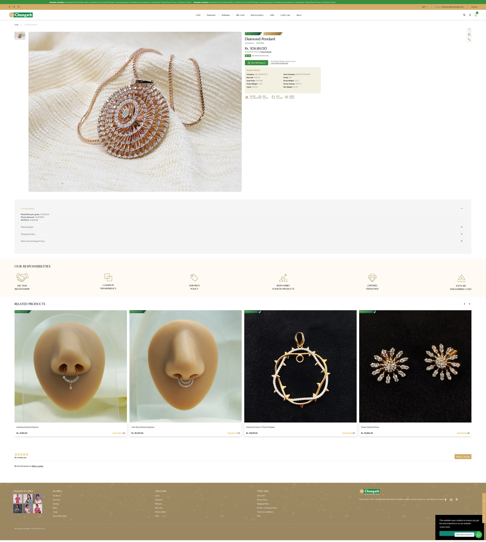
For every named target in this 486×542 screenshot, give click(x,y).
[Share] (469, 29)
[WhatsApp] (469, 34)
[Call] (469, 39)
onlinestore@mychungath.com (452, 7)
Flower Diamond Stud (370, 427)
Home (16, 25)
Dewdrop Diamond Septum (27, 427)
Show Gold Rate (484, 508)
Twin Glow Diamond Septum (142, 427)
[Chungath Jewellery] (21, 14)
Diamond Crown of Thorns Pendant (260, 427)
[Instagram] (14, 7)
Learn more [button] (445, 527)
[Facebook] (9, 7)
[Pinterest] (18, 7)
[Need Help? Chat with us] (478, 534)
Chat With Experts (258, 63)
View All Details (266, 52)
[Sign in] (470, 15)
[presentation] (464, 304)
